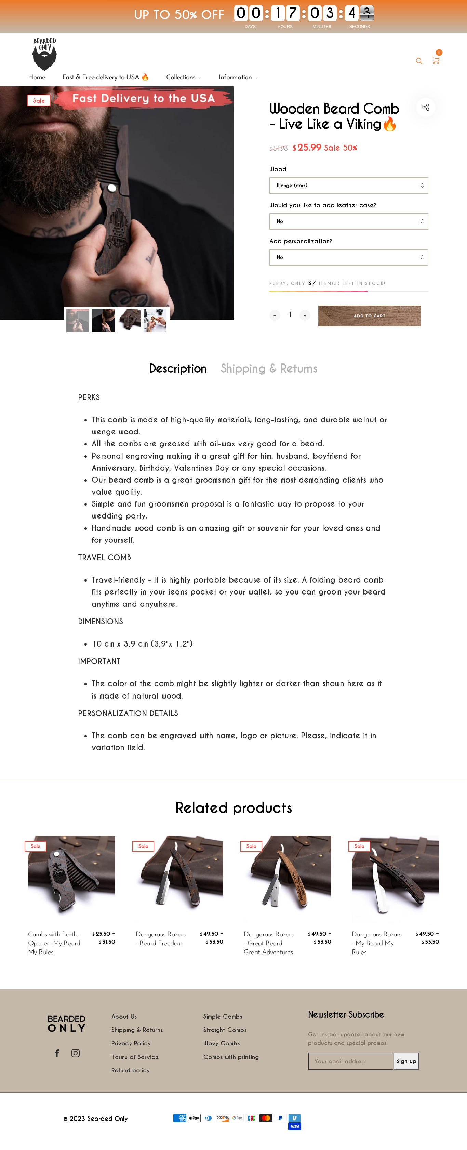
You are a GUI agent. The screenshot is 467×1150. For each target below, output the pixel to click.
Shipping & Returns (269, 368)
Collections (180, 77)
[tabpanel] (117, 203)
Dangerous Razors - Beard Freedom (160, 939)
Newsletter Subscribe (346, 1015)
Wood (277, 169)
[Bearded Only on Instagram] (75, 1053)
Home (36, 77)
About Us (124, 1016)
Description (178, 368)
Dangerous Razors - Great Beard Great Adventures (268, 943)
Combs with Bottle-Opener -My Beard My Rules (54, 943)
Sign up (406, 1061)
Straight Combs (225, 1030)
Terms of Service (135, 1057)
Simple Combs (222, 1016)
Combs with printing (231, 1057)
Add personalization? (301, 241)
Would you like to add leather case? (323, 205)
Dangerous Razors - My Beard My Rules (376, 943)
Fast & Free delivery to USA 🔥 (105, 77)
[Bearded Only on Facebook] (57, 1053)
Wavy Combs (221, 1043)
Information (235, 77)
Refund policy (130, 1070)
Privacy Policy (131, 1043)
